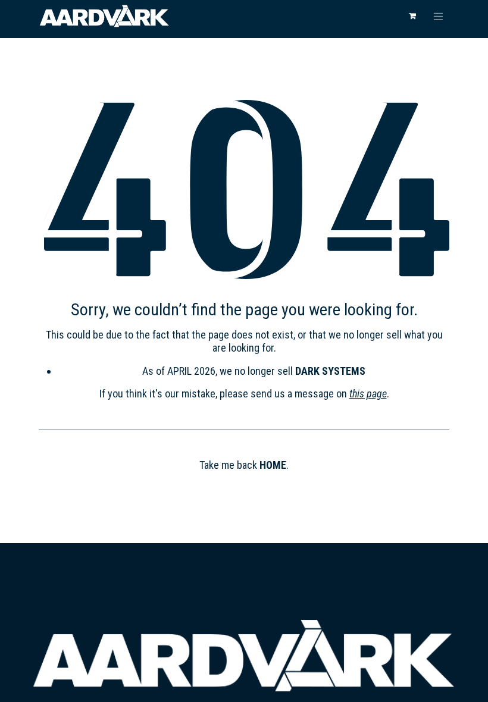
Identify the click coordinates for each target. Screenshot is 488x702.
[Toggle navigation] (438, 16)
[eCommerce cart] (412, 16)
